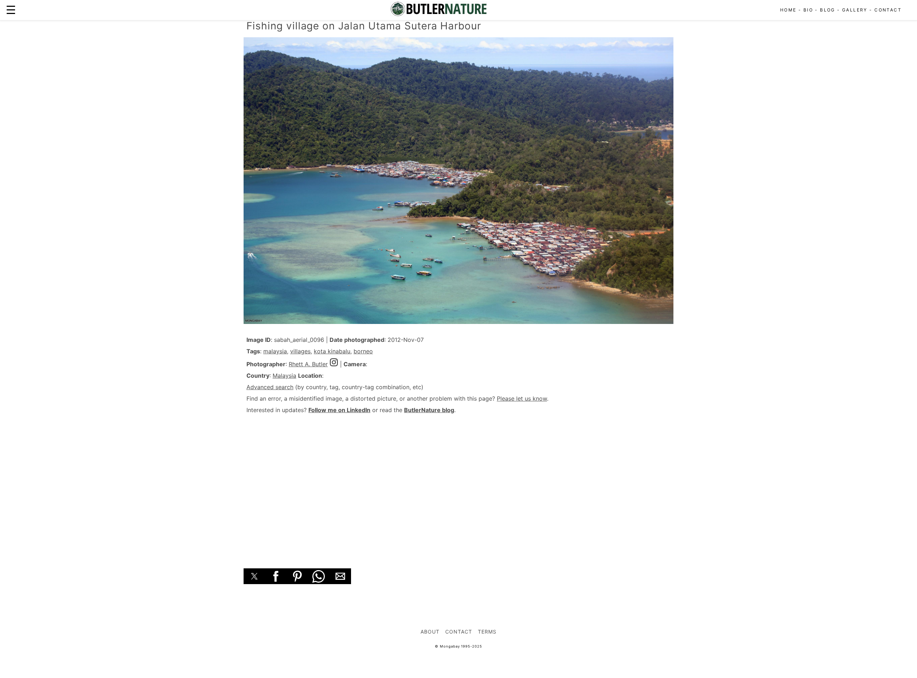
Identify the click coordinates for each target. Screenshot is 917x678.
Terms (487, 632)
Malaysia (284, 375)
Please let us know (522, 398)
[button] (254, 576)
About (430, 632)
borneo (363, 351)
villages (300, 351)
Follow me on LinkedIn (339, 410)
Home (788, 10)
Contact (888, 10)
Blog (827, 10)
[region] (458, 483)
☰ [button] (11, 10)
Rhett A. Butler (308, 364)
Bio (808, 10)
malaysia (275, 351)
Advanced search (269, 387)
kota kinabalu (332, 351)
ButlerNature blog (429, 410)
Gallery (855, 10)
